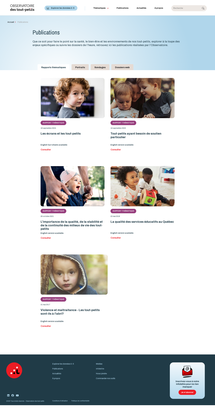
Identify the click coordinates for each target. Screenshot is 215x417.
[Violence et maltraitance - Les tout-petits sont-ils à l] (74, 274)
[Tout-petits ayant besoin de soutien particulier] (142, 98)
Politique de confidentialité (80, 401)
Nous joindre (101, 373)
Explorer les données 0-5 (62, 8)
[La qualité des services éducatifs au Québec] (142, 186)
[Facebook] (12, 395)
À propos (159, 8)
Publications (123, 8)
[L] (73, 186)
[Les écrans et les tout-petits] (73, 98)
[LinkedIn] (8, 395)
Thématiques (99, 8)
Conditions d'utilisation (60, 401)
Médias (99, 364)
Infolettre (100, 369)
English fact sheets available (54, 145)
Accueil (10, 22)
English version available (121, 145)
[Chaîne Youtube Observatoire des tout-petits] (17, 395)
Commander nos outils (105, 378)
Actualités (141, 8)
